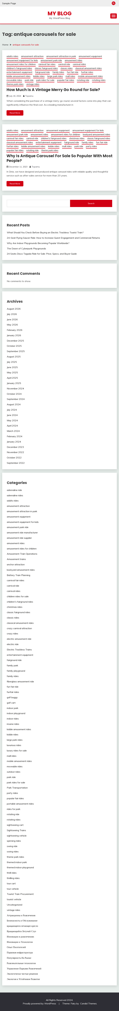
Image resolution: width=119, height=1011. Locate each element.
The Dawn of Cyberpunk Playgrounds (26, 248)
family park (12, 665)
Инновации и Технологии (20, 941)
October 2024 (14, 393)
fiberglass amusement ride (20, 681)
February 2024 (14, 436)
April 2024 (12, 425)
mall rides (70, 76)
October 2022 (14, 457)
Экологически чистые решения (22, 973)
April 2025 (12, 377)
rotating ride (83, 80)
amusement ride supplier (19, 537)
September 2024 (16, 399)
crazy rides (12, 633)
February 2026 (14, 330)
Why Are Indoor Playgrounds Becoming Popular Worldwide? (38, 243)
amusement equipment (90, 56)
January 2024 (14, 441)
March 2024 (13, 431)
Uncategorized (14, 904)
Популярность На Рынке (19, 957)
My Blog (60, 13)
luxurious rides (14, 745)
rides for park (13, 809)
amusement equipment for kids (22, 60)
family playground (16, 670)
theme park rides (15, 84)
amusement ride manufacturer (22, 532)
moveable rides (14, 80)
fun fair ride (72, 72)
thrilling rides (13, 878)
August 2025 (14, 356)
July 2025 (12, 361)
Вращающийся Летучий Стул (21, 931)
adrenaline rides (15, 495)
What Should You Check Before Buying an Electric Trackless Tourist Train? (45, 232)
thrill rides (12, 872)
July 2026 (12, 314)
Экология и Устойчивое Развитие (23, 979)
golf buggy (12, 697)
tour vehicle (13, 888)
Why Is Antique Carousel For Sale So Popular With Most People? (59, 158)
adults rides (12, 56)
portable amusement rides (20, 803)
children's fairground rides (19, 68)
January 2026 (14, 335)
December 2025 (15, 340)
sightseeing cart (15, 824)
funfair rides (87, 72)
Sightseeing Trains (16, 830)
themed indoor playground (20, 867)
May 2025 (12, 372)
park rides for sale (45, 80)
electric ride (13, 644)
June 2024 (12, 415)
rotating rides (99, 80)
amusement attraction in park (61, 56)
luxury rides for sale (17, 750)
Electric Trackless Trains (19, 649)
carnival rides (79, 64)
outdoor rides (13, 771)
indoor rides (13, 718)
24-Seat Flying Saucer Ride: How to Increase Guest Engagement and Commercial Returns (53, 237)
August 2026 (14, 308)
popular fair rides (65, 80)
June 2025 (12, 367)
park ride (29, 80)
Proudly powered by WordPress (40, 1003)
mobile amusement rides (90, 76)
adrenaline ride (14, 490)
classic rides (67, 68)
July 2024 (12, 409)
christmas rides (76, 138)
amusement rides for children (21, 64)
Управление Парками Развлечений (24, 968)
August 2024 (14, 404)
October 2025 (14, 345)
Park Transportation (17, 787)
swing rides (13, 851)
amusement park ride (51, 60)
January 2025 (14, 383)
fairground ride (42, 72)
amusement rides (73, 60)
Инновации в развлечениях (20, 936)
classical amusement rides (88, 68)
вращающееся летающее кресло (22, 925)
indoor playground (16, 713)
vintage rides (32, 84)
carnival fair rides (46, 64)
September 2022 (16, 462)
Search (91, 203)
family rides (58, 72)
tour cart (11, 883)
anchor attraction (16, 564)
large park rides (55, 76)
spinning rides (14, 840)
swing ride (12, 846)
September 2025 (16, 351)
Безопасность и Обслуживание (22, 920)
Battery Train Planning (18, 575)
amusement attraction (32, 56)
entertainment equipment (19, 72)
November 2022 (15, 452)
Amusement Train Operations (22, 553)
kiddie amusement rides (18, 76)
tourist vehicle (14, 899)
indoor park (12, 708)
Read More (15, 113)
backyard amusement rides (96, 134)
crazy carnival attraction (19, 628)
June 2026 (12, 319)
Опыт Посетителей (16, 947)
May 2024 (12, 420)
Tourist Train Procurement (20, 894)
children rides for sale (18, 596)
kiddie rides (39, 76)
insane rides (13, 723)
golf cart (11, 702)
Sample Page (9, 3)
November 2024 (15, 388)
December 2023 (15, 447)
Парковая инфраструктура (20, 952)
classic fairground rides (46, 68)
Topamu (29, 96)
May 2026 (12, 324)
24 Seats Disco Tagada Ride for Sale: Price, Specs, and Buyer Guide (42, 253)
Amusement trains (16, 559)
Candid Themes (88, 1003)
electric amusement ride (19, 638)
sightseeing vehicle (17, 835)
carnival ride (64, 64)
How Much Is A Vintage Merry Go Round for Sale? (53, 89)
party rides (91, 146)
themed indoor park (17, 862)
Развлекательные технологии (21, 963)
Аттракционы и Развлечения (21, 915)
